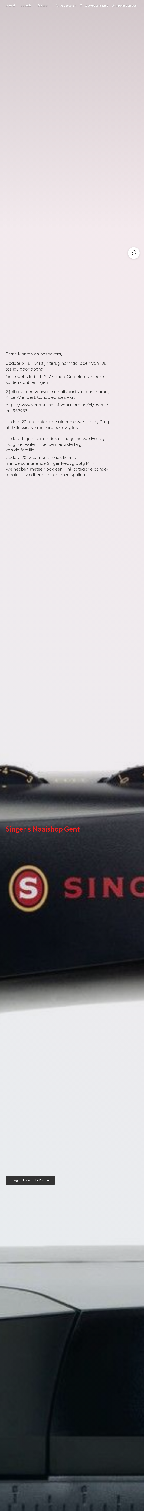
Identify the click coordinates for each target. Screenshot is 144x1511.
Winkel (10, 5)
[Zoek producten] (134, 253)
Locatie (26, 5)
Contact (42, 5)
